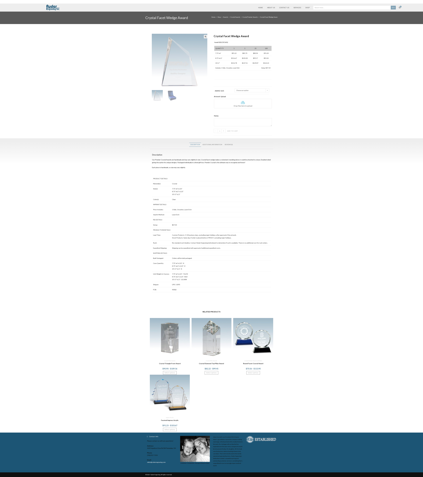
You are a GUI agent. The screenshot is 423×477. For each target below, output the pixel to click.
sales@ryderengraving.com (156, 462)
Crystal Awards (235, 17)
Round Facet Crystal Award (253, 363)
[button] (205, 36)
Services (297, 7)
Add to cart (232, 131)
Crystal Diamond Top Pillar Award (211, 363)
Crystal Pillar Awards (169, 361)
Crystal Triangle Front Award (170, 363)
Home (260, 7)
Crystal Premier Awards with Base (253, 361)
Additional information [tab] (212, 144)
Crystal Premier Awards (250, 17)
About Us (271, 7)
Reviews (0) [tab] (229, 144)
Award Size (219, 91)
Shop (307, 7)
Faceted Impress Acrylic (169, 420)
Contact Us (284, 7)
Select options (170, 373)
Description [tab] (195, 144)
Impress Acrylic (170, 417)
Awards (225, 17)
